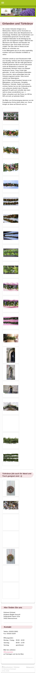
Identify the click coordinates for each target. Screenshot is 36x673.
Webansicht (30, 667)
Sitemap (16, 667)
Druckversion (8, 667)
